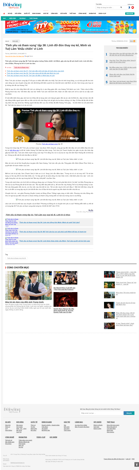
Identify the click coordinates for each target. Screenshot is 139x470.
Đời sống (18, 13)
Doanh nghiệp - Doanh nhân (51, 425)
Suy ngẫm (19, 427)
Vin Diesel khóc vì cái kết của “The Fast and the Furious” (64, 288)
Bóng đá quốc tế (112, 427)
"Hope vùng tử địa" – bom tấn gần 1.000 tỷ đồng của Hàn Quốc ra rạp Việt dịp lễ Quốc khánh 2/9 (126, 274)
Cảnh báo (54, 13)
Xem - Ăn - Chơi (21, 428)
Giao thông (8, 430)
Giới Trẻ (18, 432)
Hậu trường (110, 432)
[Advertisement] (120, 123)
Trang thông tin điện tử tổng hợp (114, 459)
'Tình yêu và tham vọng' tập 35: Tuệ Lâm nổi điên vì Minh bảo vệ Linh (31, 75)
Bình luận (34, 428)
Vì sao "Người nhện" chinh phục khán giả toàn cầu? (125, 324)
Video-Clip (102, 13)
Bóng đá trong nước (113, 425)
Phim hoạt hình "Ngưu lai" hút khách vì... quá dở (126, 283)
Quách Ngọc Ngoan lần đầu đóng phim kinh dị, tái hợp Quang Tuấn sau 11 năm (64, 310)
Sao (65, 425)
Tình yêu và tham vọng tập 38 (16, 258)
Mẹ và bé (19, 430)
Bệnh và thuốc (98, 425)
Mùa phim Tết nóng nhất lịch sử (126, 293)
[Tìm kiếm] (121, 7)
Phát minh (22, 444)
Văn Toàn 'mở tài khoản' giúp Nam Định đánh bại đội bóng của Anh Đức (121, 82)
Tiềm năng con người (25, 440)
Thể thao (73, 13)
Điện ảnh (15, 41)
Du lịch (21, 447)
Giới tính (96, 427)
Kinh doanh (36, 13)
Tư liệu (33, 427)
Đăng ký (129, 413)
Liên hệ (128, 459)
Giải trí (45, 13)
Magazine (129, 13)
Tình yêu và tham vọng (21, 67)
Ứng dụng (8, 444)
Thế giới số (8, 440)
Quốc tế (27, 13)
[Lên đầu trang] (136, 464)
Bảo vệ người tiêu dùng (82, 427)
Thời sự (7, 427)
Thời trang (67, 430)
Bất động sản (46, 430)
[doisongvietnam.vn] (12, 410)
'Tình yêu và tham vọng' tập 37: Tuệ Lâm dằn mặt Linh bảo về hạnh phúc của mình (35, 71)
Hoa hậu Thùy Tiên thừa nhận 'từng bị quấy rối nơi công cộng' (121, 61)
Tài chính (45, 428)
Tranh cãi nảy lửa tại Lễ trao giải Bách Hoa (125, 303)
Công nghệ (82, 13)
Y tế (6, 428)
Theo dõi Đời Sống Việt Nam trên (14, 56)
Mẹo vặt (21, 445)
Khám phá (92, 13)
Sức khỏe (63, 13)
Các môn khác (111, 428)
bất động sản (14, 150)
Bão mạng (19, 425)
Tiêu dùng (45, 427)
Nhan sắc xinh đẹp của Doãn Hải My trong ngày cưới (120, 75)
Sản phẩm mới (9, 442)
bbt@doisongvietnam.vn (17, 462)
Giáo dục (8, 425)
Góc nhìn (53, 437)
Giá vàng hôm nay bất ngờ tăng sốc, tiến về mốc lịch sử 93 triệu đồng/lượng (121, 54)
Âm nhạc (67, 428)
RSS (131, 41)
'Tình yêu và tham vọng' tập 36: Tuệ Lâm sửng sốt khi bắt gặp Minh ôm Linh (33, 73)
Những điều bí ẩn (24, 442)
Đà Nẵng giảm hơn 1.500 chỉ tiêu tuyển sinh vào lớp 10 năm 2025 (121, 68)
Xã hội (10, 13)
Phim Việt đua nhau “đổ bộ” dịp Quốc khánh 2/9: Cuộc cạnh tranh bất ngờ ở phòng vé (125, 315)
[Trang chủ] (4, 13)
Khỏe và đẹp (97, 428)
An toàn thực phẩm (81, 425)
